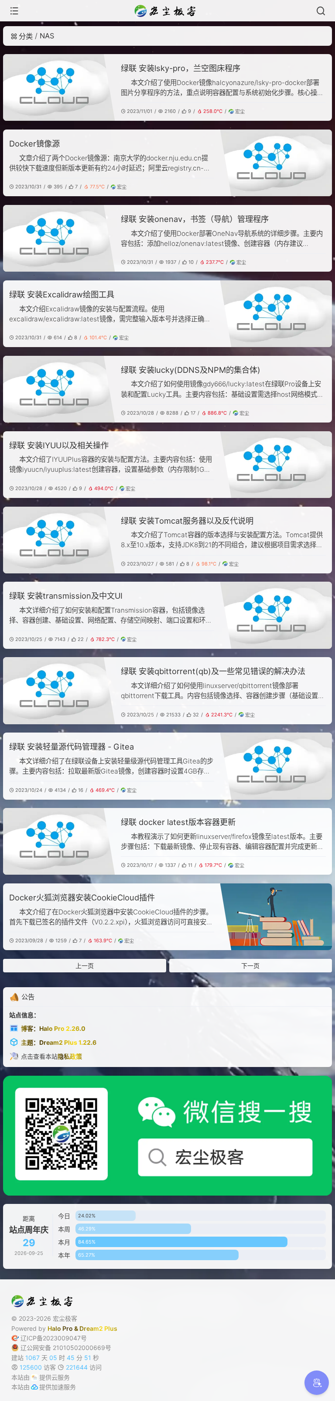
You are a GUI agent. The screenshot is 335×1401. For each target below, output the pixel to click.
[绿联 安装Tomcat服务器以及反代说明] (59, 540)
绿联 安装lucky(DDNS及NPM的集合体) (190, 370)
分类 (26, 36)
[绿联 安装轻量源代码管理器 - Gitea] (276, 766)
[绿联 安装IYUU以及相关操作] (276, 464)
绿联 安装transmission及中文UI (66, 595)
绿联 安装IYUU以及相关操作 (59, 445)
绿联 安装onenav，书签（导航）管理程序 (195, 219)
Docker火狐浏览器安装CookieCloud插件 (82, 897)
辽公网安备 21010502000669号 (66, 1347)
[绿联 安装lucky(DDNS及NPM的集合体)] (59, 389)
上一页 (84, 965)
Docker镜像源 (34, 143)
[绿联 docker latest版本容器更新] (59, 841)
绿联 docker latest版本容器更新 (178, 822)
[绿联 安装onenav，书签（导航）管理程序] (59, 238)
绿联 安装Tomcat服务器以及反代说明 (187, 520)
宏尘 (239, 112)
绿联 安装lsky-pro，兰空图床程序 (180, 68)
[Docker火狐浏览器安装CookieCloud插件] (276, 916)
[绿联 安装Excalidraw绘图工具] (276, 313)
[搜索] (321, 11)
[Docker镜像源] (276, 163)
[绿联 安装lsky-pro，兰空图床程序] (59, 87)
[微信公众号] (167, 1136)
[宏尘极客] (167, 11)
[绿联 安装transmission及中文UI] (276, 615)
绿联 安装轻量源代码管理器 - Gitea (71, 746)
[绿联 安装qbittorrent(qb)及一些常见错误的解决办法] (59, 690)
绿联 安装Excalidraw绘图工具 (61, 294)
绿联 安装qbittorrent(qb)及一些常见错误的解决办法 (213, 671)
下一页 (250, 965)
